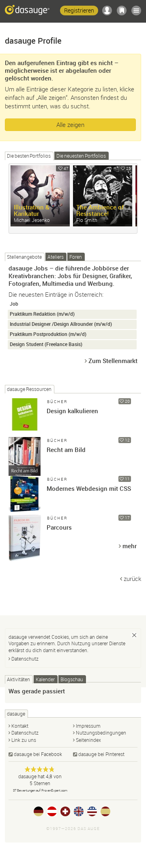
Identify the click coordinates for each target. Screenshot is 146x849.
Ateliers (55, 256)
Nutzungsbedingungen (101, 732)
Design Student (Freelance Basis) (46, 344)
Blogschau (71, 679)
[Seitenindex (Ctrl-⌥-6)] (136, 10)
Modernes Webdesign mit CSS (89, 488)
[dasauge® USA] (92, 811)
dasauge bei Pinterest (101, 754)
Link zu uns (23, 740)
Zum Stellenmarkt (112, 361)
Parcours (59, 527)
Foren (75, 256)
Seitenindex (88, 740)
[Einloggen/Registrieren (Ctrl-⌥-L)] (107, 10)
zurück (132, 578)
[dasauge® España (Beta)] (105, 811)
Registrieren (79, 10)
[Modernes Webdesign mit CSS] (25, 492)
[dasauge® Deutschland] (38, 811)
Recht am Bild (66, 450)
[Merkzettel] (121, 10)
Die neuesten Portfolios (80, 155)
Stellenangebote (24, 256)
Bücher (57, 401)
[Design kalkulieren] (25, 414)
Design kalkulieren (72, 411)
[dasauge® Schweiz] (65, 811)
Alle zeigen (70, 124)
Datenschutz (25, 658)
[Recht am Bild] (25, 453)
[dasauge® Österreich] (52, 811)
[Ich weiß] (134, 635)
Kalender (45, 679)
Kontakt (19, 725)
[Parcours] (25, 531)
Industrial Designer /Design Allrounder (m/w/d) (61, 324)
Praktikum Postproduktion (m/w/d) (48, 334)
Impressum (88, 725)
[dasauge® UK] (79, 811)
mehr (129, 546)
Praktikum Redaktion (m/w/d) (42, 314)
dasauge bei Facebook (38, 754)
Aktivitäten (18, 679)
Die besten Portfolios (29, 155)
